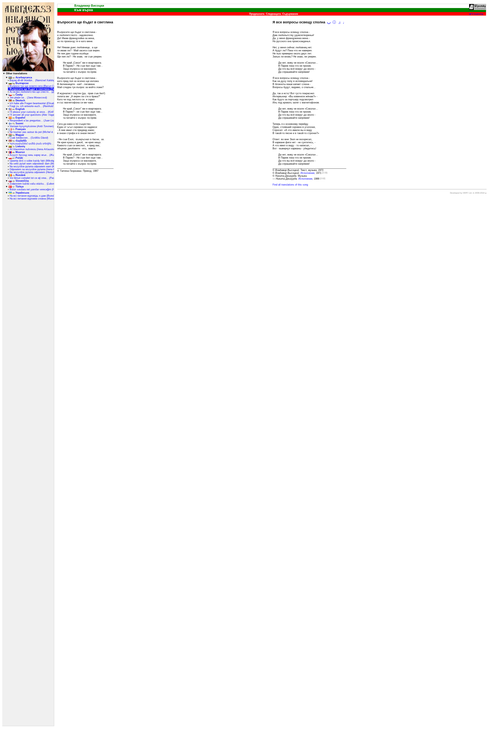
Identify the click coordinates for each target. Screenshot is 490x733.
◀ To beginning (476, 14)
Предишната (256, 13)
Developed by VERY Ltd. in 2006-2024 (467, 193)
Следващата (273, 13)
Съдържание (290, 13)
